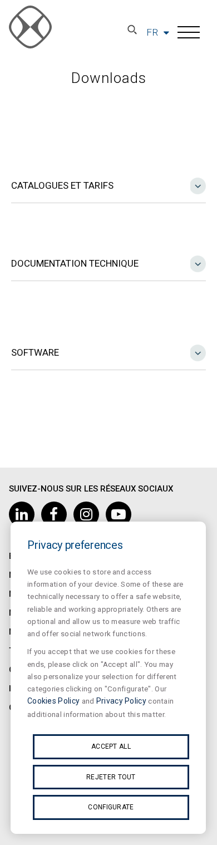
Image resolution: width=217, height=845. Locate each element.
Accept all (111, 746)
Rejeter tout (111, 777)
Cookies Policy (53, 700)
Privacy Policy (121, 700)
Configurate (111, 807)
